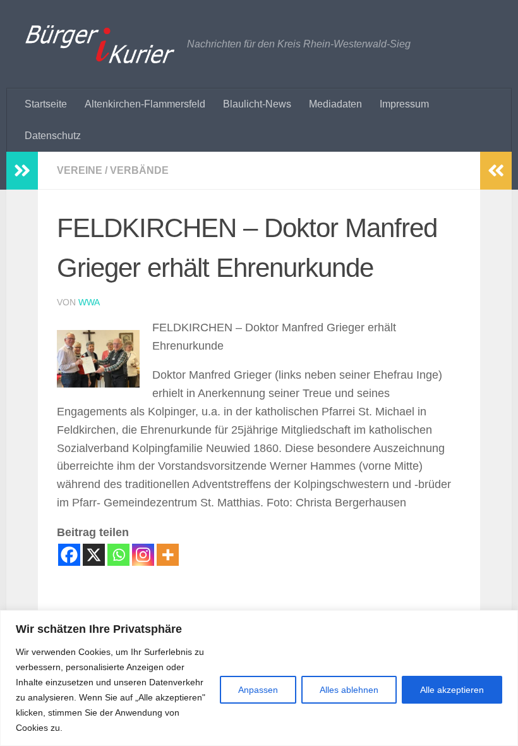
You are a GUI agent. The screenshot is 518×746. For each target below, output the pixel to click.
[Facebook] (69, 555)
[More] (168, 555)
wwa (89, 302)
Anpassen (258, 690)
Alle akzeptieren (452, 690)
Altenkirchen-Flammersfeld (145, 104)
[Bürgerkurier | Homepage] (99, 44)
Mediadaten (335, 104)
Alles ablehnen (349, 690)
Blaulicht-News (257, 104)
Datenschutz (53, 135)
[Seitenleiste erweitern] (22, 171)
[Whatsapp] (118, 555)
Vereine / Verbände (113, 170)
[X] (94, 555)
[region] (259, 678)
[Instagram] (143, 555)
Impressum (404, 104)
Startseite (46, 104)
